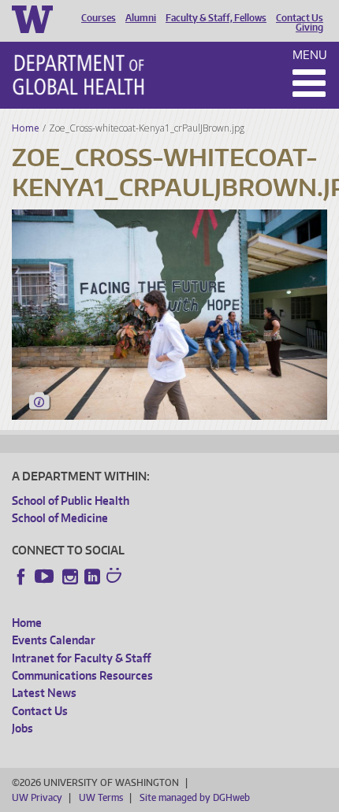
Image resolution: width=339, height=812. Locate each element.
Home (25, 128)
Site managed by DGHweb (195, 797)
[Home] (78, 75)
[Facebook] (21, 576)
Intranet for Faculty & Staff (81, 658)
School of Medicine (60, 518)
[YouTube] (46, 576)
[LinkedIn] (92, 576)
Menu (309, 54)
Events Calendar (53, 640)
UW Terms (101, 797)
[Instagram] (70, 576)
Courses (98, 18)
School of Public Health (70, 500)
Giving (309, 27)
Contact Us (299, 18)
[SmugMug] (115, 577)
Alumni (140, 18)
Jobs (22, 728)
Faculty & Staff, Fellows (216, 18)
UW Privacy (37, 797)
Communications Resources (82, 675)
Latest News (44, 692)
